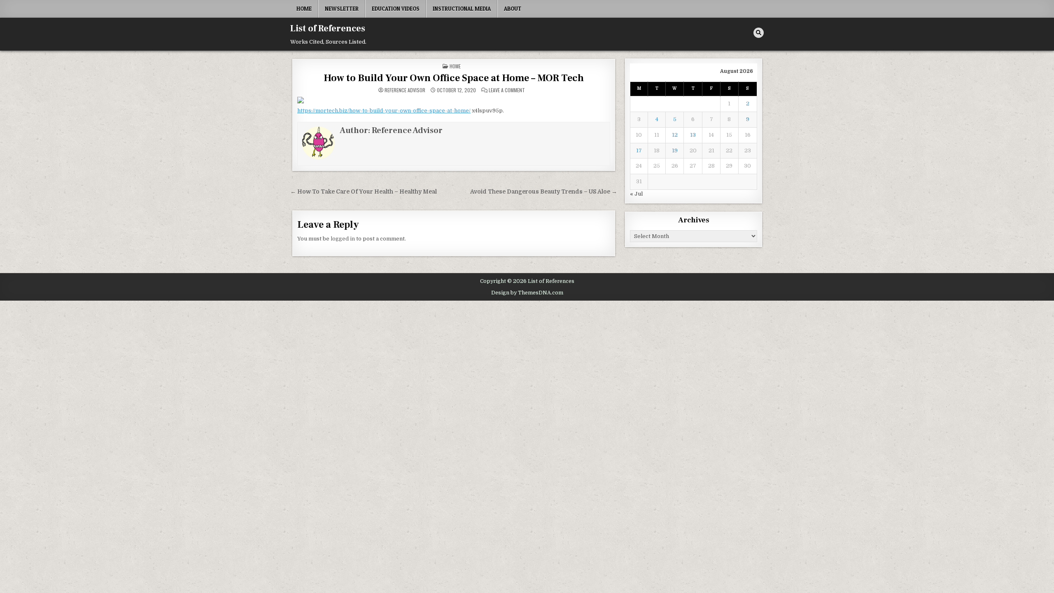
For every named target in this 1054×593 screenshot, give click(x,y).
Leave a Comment (507, 90)
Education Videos (396, 8)
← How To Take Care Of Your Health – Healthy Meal (363, 192)
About (512, 8)
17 (639, 150)
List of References (327, 28)
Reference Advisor (405, 90)
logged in (343, 239)
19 (675, 150)
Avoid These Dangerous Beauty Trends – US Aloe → (543, 192)
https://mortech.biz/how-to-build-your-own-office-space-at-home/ (384, 110)
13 (693, 135)
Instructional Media (462, 8)
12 (675, 135)
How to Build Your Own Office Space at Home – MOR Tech (454, 78)
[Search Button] (758, 33)
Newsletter (342, 8)
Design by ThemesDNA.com (527, 293)
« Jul (636, 194)
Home (304, 8)
